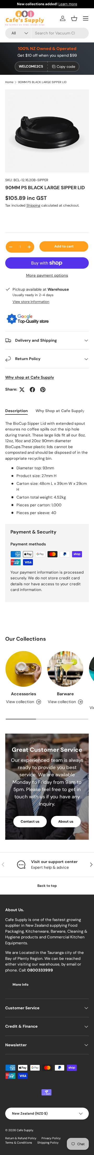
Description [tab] (16, 410)
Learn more (67, 4)
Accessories (23, 694)
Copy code (66, 66)
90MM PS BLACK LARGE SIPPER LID (42, 82)
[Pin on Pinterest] (43, 389)
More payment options (47, 275)
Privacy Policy (51, 1138)
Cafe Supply (25, 1130)
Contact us (30, 821)
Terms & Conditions (18, 1142)
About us (65, 821)
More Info (20, 984)
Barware (65, 694)
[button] (74, 18)
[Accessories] (23, 669)
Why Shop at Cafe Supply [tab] (60, 410)
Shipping (33, 205)
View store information (31, 301)
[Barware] (65, 669)
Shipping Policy (47, 1142)
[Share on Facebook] (32, 389)
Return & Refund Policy (20, 1138)
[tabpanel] (47, 468)
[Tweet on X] (22, 389)
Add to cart (64, 246)
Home (9, 82)
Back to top (47, 885)
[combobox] (47, 33)
